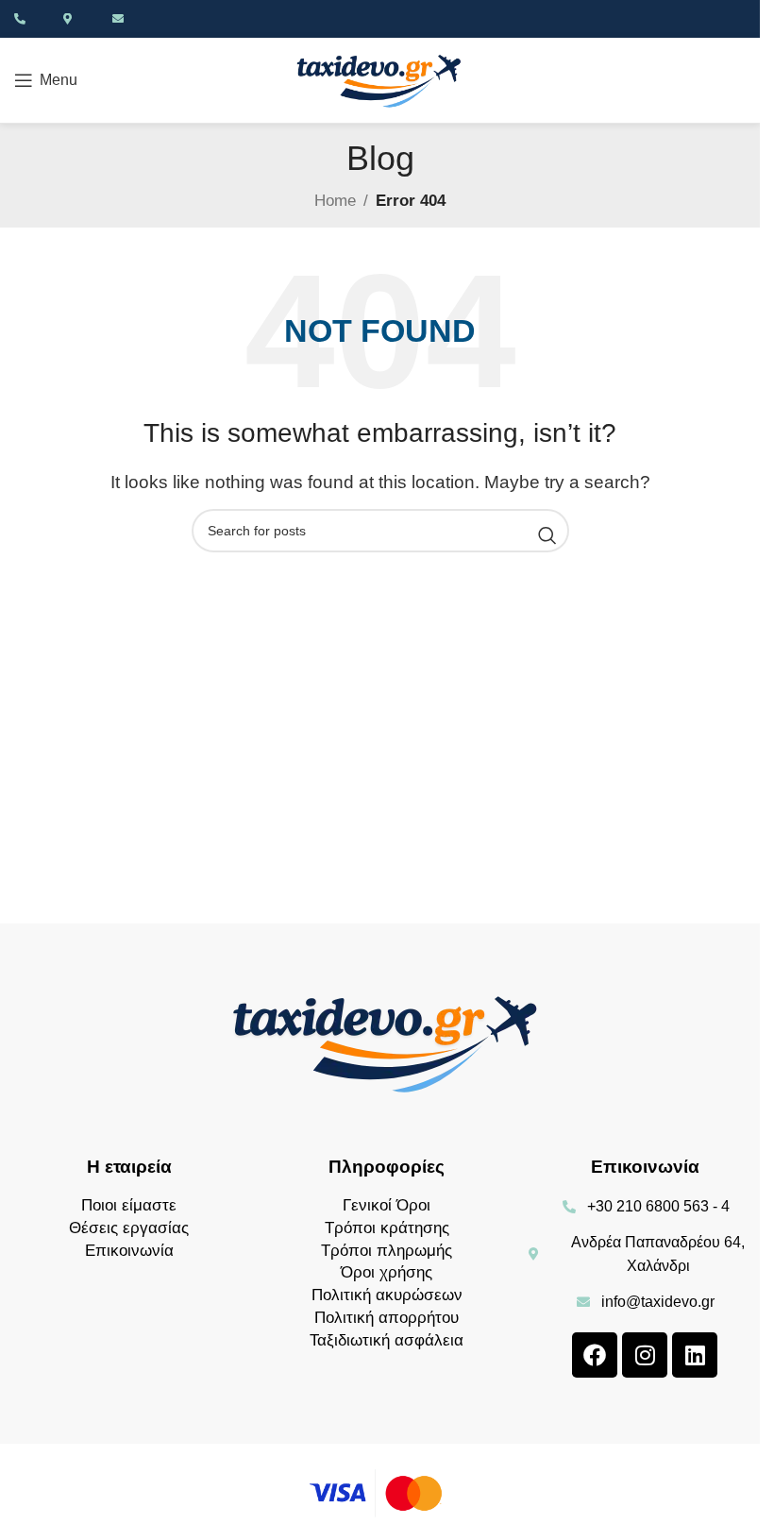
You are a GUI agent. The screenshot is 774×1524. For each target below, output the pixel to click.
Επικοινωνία (129, 1251)
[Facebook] (594, 1355)
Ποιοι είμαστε (129, 1205)
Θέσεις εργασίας (129, 1228)
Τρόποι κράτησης (387, 1228)
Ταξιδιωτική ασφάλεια (386, 1340)
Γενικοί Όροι (386, 1205)
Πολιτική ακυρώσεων (387, 1295)
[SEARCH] (547, 535)
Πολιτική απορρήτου (386, 1318)
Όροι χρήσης (386, 1272)
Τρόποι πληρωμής (386, 1251)
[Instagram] (644, 1355)
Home (335, 201)
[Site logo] (380, 79)
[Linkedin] (694, 1355)
